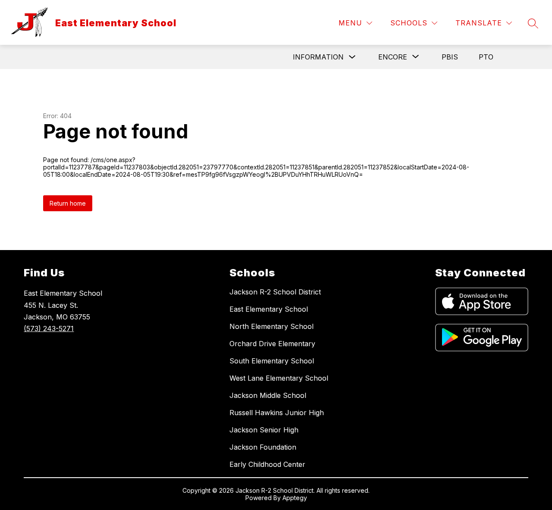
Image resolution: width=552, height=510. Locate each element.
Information (318, 57)
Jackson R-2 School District (275, 292)
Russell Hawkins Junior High (276, 412)
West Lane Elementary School (278, 378)
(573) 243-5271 (49, 328)
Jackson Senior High (263, 430)
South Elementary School (271, 361)
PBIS (450, 57)
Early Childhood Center (267, 464)
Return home (68, 203)
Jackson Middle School (267, 395)
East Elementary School (268, 309)
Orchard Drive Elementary (272, 343)
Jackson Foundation (262, 447)
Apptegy (294, 497)
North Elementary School (271, 326)
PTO (486, 57)
